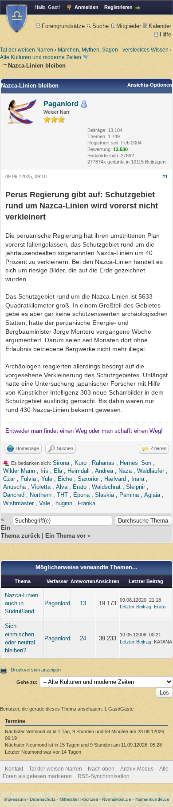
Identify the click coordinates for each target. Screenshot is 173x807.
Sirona (61, 462)
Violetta (41, 486)
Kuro (80, 462)
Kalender (160, 26)
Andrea (104, 470)
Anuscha (14, 486)
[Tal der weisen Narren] (17, 18)
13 (83, 603)
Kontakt (14, 769)
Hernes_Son (135, 462)
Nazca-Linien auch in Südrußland (21, 603)
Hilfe (165, 34)
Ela (58, 470)
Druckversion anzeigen (36, 669)
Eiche (65, 478)
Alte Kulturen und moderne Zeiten (40, 57)
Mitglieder (128, 26)
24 (83, 638)
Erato (79, 486)
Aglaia (152, 494)
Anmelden (86, 7)
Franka (86, 503)
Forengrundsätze (63, 26)
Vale (44, 503)
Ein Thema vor (65, 535)
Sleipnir (135, 486)
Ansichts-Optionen (149, 85)
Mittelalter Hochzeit (78, 799)
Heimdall (78, 470)
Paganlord (61, 104)
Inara (137, 478)
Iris (44, 470)
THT (62, 494)
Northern (40, 494)
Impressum (15, 799)
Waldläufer (150, 470)
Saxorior (88, 478)
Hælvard (115, 478)
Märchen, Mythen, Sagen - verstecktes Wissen (113, 50)
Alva (61, 486)
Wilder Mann (19, 470)
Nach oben (101, 769)
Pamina (129, 494)
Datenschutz (42, 799)
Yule (46, 478)
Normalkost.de (116, 799)
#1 (165, 176)
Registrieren (118, 7)
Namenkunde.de (152, 799)
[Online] (83, 104)
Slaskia (104, 494)
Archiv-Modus (136, 769)
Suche (100, 26)
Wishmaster (18, 503)
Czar (9, 478)
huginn (63, 503)
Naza (125, 470)
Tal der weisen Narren (26, 50)
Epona (81, 494)
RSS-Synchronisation (104, 776)
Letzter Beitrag (135, 606)
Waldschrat (106, 486)
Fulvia (28, 478)
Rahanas (103, 462)
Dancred (13, 494)
